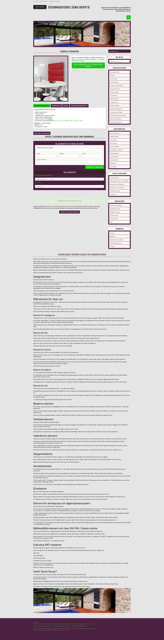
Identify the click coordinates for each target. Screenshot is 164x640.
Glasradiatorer (113, 140)
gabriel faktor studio (124, 623)
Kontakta (112, 233)
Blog (111, 222)
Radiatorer (112, 75)
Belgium (43, 624)
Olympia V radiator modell (75, 120)
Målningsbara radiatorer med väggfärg (119, 181)
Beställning (112, 236)
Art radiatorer (113, 194)
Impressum (112, 246)
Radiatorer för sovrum (115, 208)
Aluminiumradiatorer (114, 133)
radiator (36, 1)
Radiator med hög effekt (115, 122)
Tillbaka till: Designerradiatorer (69, 212)
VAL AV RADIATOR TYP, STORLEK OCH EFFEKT (88, 65)
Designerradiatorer (44, 1)
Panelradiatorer (113, 95)
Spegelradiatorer (114, 160)
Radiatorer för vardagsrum (116, 205)
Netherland (65, 624)
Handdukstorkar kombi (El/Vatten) (118, 115)
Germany (55, 624)
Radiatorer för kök (114, 215)
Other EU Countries (88, 624)
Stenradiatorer (113, 166)
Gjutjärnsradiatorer (114, 136)
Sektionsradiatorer (114, 98)
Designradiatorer (114, 102)
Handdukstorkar (113, 78)
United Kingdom (80, 624)
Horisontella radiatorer (115, 89)
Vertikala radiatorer (114, 92)
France (51, 624)
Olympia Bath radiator (60, 120)
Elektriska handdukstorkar (116, 109)
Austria (39, 624)
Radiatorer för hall (114, 218)
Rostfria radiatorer (114, 156)
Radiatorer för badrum (115, 212)
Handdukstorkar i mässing (116, 150)
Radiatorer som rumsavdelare (117, 187)
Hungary (60, 624)
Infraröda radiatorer (114, 177)
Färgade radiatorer (114, 153)
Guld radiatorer (113, 143)
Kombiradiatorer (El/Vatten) (116, 112)
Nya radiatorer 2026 (114, 72)
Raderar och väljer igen (95, 167)
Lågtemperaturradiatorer (115, 119)
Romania (70, 624)
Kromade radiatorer (114, 146)
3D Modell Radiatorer (115, 191)
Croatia (47, 624)
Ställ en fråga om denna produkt (42, 133)
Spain (74, 624)
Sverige (35, 624)
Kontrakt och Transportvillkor (116, 239)
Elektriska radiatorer (114, 105)
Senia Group (68, 626)
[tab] (41, 105)
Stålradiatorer (113, 163)
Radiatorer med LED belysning (117, 184)
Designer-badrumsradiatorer (116, 85)
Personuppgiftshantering (115, 243)
